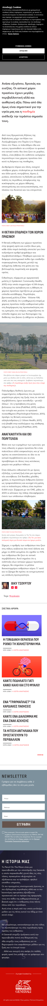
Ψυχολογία (14, 596)
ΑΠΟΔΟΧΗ (23, 51)
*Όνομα (6, 798)
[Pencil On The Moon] (23, 986)
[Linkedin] (12, 587)
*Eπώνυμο (7, 807)
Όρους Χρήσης (13, 34)
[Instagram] (16, 587)
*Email (5, 816)
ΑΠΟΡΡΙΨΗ (23, 57)
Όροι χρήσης (25, 1000)
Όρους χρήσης (24, 839)
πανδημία (28, 111)
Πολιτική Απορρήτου (37, 1000)
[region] (23, 31)
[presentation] (40, 755)
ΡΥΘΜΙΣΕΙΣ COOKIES (23, 46)
